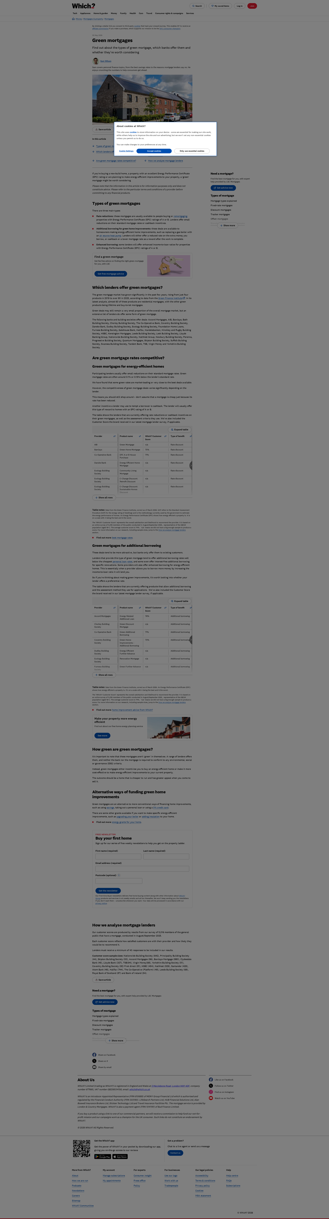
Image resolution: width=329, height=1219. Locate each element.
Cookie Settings (126, 151)
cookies (133, 132)
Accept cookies (154, 151)
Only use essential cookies (192, 151)
